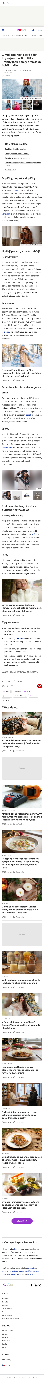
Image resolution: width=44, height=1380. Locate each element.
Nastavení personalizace (10, 1318)
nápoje (21, 1271)
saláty (19, 1274)
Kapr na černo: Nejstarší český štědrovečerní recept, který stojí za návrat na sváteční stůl (22, 1056)
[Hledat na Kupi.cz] (33, 30)
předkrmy (6, 1274)
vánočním (6, 214)
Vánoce (4, 903)
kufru (34, 534)
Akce (4, 1347)
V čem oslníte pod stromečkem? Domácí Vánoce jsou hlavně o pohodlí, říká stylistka (22, 1011)
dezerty (5, 1271)
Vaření (4, 855)
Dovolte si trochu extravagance (17, 158)
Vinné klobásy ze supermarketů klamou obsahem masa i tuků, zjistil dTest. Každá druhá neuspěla (22, 1146)
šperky (16, 190)
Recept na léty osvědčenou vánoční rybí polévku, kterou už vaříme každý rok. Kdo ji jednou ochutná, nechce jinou (22, 850)
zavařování (31, 1274)
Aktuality (5, 1153)
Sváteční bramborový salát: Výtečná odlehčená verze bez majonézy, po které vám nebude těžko (22, 1191)
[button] (22, 1221)
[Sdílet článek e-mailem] (12, 686)
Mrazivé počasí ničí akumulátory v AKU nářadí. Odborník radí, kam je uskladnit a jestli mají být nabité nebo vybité (22, 803)
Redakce (5, 1305)
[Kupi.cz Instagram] (36, 1285)
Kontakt (5, 1302)
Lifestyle (5, 70)
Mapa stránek (7, 1315)
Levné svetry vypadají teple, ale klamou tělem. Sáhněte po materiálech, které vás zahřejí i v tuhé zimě (22, 595)
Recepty (6, 3)
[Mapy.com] (40, 1285)
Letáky (4, 1344)
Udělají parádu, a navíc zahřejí (17, 154)
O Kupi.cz (5, 1299)
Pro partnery (6, 1359)
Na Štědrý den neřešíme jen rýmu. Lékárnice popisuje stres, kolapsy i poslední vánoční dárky (22, 1101)
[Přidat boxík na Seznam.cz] (39, 686)
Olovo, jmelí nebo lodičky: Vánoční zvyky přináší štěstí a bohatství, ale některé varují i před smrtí (22, 896)
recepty (31, 1268)
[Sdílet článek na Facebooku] (3, 686)
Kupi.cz (33, 1242)
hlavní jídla (13, 1271)
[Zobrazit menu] (3, 30)
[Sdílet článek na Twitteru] (7, 686)
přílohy (13, 1274)
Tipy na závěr (10, 170)
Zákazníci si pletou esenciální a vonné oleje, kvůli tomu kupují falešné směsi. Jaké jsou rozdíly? (22, 730)
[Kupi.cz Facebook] (31, 1285)
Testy (4, 977)
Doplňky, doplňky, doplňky (16, 149)
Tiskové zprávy (7, 1308)
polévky (36, 1271)
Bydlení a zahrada (8, 810)
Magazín (5, 1334)
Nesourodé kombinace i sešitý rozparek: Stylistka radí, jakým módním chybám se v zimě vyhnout (22, 360)
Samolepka (6, 1341)
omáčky (28, 1271)
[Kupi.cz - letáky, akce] (22, 30)
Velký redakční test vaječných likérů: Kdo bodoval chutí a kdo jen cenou (22, 968)
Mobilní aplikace (7, 1331)
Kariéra (4, 1312)
